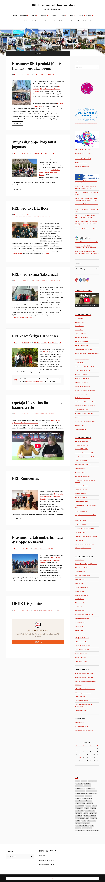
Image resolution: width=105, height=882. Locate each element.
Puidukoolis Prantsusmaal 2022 (84, 453)
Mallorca (79, 813)
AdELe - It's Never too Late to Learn (85, 689)
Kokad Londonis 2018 (81, 661)
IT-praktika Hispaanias (81, 341)
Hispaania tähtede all (81, 374)
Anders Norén (64, 878)
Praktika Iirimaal (79, 560)
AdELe (71, 21)
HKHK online (79, 795)
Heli (15, 75)
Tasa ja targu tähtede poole (82, 575)
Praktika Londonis (80, 634)
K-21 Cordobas (79, 318)
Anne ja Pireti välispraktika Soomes (85, 390)
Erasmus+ (37, 75)
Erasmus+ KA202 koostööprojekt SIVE (86, 228)
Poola (71, 15)
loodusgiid (79, 810)
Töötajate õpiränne (59, 21)
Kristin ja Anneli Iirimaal (82, 587)
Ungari (78, 828)
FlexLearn (79, 786)
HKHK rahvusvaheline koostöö (53, 5)
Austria (54, 15)
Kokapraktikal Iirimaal (81, 501)
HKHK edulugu (80, 788)
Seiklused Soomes (80, 472)
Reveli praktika (79, 626)
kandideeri (79, 808)
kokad (87, 808)
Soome (63, 15)
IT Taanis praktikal (80, 603)
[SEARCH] (96, 67)
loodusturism (89, 810)
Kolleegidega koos (80, 696)
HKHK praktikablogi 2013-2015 (84, 673)
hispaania (87, 786)
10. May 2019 (25, 342)
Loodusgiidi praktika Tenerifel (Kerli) (85, 401)
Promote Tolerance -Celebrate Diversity (86, 681)
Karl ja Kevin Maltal (80, 333)
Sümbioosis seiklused (81, 497)
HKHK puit (89, 795)
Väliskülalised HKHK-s (44, 217)
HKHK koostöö (46, 75)
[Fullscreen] (97, 305)
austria (83, 781)
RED (78, 21)
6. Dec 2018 (25, 610)
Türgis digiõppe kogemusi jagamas (34, 144)
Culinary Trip (92, 781)
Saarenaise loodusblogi (81, 485)
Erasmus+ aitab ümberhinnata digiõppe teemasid (37, 539)
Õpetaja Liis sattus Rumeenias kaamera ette (37, 405)
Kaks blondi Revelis (80, 532)
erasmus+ (87, 783)
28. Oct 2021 (25, 153)
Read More (17, 123)
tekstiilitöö (91, 820)
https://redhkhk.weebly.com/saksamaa (23, 317)
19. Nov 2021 (25, 75)
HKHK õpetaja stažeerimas (84, 800)
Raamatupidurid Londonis (82, 649)
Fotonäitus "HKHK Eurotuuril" (83, 153)
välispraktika (80, 830)
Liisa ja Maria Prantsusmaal (82, 476)
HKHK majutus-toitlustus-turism (86, 793)
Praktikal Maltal (79, 363)
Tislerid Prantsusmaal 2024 (82, 370)
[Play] (77, 305)
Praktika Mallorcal (80, 493)
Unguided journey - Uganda (82, 378)
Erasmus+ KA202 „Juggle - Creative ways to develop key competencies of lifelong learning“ (86, 223)
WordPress (47, 878)
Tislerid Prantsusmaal (81, 511)
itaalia (95, 805)
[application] (87, 300)
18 (80, 757)
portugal (79, 815)
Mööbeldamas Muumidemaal (83, 464)
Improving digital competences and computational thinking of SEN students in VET (87, 253)
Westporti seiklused (80, 657)
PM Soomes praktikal (81, 641)
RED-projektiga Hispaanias (35, 335)
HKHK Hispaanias (27, 603)
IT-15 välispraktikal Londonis (83, 567)
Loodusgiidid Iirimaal (81, 653)
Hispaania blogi (79, 322)
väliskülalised (87, 828)
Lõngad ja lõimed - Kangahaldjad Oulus (86, 564)
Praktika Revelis (79, 599)
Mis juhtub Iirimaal (80, 610)
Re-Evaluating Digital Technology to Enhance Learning (46, 88)
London (93, 808)
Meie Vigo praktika (80, 429)
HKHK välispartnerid (81, 163)
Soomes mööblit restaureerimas (84, 413)
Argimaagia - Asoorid (81, 489)
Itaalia (25, 21)
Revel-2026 (78, 417)
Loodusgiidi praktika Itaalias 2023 (84, 366)
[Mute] (94, 305)
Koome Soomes (79, 326)
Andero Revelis (79, 630)
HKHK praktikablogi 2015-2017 (84, 677)
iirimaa (88, 805)
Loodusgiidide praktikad (82, 166)
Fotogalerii (23, 15)
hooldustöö (80, 805)
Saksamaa (57, 281)
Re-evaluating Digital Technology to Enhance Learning (50, 560)
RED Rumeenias (25, 478)
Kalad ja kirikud (79, 591)
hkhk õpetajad (87, 798)
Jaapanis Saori (79, 330)
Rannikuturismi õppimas (82, 700)
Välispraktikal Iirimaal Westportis (84, 528)
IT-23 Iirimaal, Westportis (82, 398)
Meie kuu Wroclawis (80, 579)
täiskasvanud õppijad (82, 823)
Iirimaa (34, 15)
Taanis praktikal (79, 583)
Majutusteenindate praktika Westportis (86, 536)
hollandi (90, 803)
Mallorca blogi (79, 540)
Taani (46, 21)
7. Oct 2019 (25, 281)
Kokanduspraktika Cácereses (83, 548)
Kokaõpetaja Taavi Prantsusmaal (84, 730)
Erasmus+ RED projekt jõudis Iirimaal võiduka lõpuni (36, 65)
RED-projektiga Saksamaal (35, 274)
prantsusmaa (80, 818)
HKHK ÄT (78, 798)
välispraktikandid (92, 830)
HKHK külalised (92, 791)
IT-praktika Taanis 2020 (81, 441)
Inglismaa (44, 15)
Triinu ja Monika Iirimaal (82, 638)
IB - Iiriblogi (78, 606)
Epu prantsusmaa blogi (81, 726)
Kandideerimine (87, 21)
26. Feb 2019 (25, 485)
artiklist (46, 253)
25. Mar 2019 (25, 414)
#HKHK (45, 352)
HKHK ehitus (90, 788)
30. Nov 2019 (25, 214)
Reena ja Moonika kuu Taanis (83, 645)
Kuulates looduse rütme (81, 409)
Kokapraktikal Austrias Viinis (83, 349)
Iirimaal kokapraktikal (81, 382)
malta (86, 813)
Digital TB (79, 783)
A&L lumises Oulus (80, 622)
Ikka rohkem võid (80, 571)
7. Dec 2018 (25, 548)
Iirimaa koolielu (79, 722)
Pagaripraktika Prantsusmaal (83, 386)
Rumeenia (51, 414)
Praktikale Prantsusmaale (82, 618)
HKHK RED (78, 685)
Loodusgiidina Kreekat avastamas (84, 544)
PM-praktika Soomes (81, 460)
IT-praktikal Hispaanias (81, 345)
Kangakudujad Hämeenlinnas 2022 (84, 456)
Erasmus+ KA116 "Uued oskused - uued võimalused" (86, 181)
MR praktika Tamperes (81, 445)
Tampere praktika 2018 (81, 595)
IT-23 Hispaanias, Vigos (81, 394)
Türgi (92, 825)
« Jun (76, 769)
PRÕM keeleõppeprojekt (82, 710)
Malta (90, 15)
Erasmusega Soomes (80, 520)
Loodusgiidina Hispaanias (82, 359)
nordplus (93, 813)
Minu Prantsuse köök (81, 468)
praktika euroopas (90, 815)
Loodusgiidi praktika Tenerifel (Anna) (85, 405)
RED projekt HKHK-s (30, 208)
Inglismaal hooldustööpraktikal (84, 614)
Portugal (80, 15)
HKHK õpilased (80, 803)
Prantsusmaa (36, 21)
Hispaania (16, 21)
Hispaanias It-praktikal (81, 337)
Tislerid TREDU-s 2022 (81, 449)
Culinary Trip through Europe (83, 693)
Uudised (14, 15)
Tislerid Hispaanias (80, 524)
